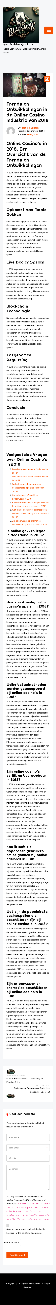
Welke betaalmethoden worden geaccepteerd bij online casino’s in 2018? (28, 488)
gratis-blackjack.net (19, 44)
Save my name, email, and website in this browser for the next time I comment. (25, 1231)
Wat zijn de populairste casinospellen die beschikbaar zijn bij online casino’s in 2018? (30, 513)
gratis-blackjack (30, 128)
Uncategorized (32, 134)
